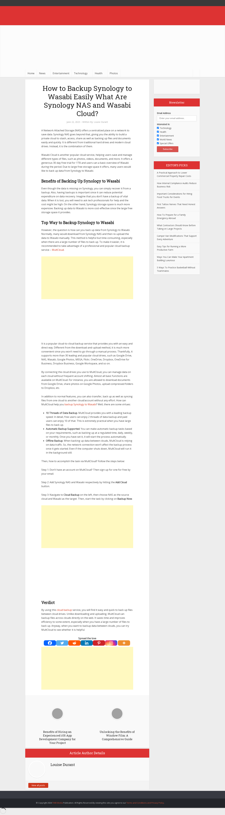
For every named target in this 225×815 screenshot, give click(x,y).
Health (98, 73)
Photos (114, 73)
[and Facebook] (191, 3)
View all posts (38, 785)
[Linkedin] (87, 643)
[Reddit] (74, 643)
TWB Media (57, 802)
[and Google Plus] (197, 3)
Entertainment (61, 73)
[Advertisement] (112, 46)
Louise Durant (101, 122)
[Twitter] (62, 643)
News (42, 73)
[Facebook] (50, 643)
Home (31, 73)
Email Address (164, 113)
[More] (124, 643)
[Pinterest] (99, 643)
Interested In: (163, 124)
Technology (81, 73)
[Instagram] (111, 643)
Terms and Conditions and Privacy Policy (145, 802)
